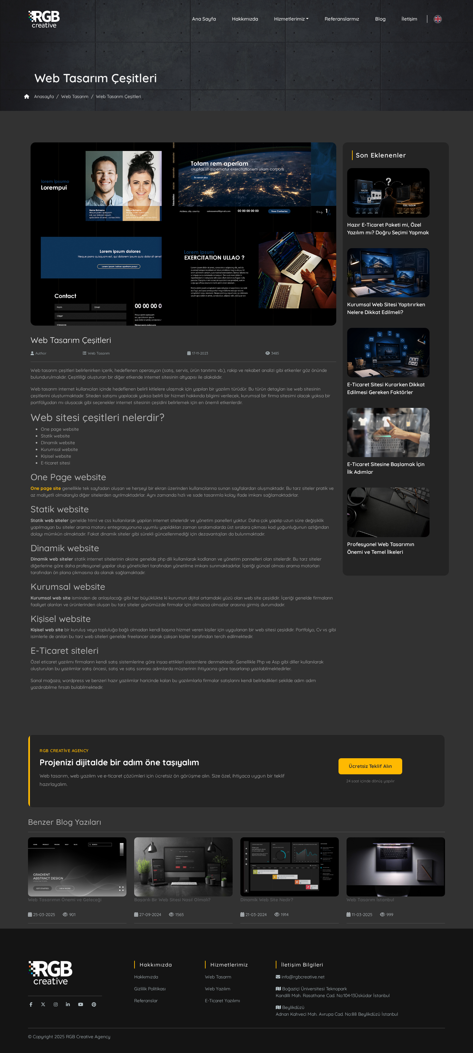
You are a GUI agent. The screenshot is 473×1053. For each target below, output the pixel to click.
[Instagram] (55, 1004)
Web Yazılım (217, 989)
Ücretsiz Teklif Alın (370, 766)
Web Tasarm (218, 977)
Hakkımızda (245, 19)
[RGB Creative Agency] (50, 972)
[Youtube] (81, 1004)
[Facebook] (31, 1004)
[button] (291, 19)
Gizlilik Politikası (150, 989)
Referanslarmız (342, 19)
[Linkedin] (67, 1004)
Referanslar (146, 1001)
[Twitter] (43, 1004)
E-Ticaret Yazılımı (222, 1001)
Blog (380, 19)
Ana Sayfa (204, 19)
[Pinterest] (94, 1004)
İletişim (409, 19)
